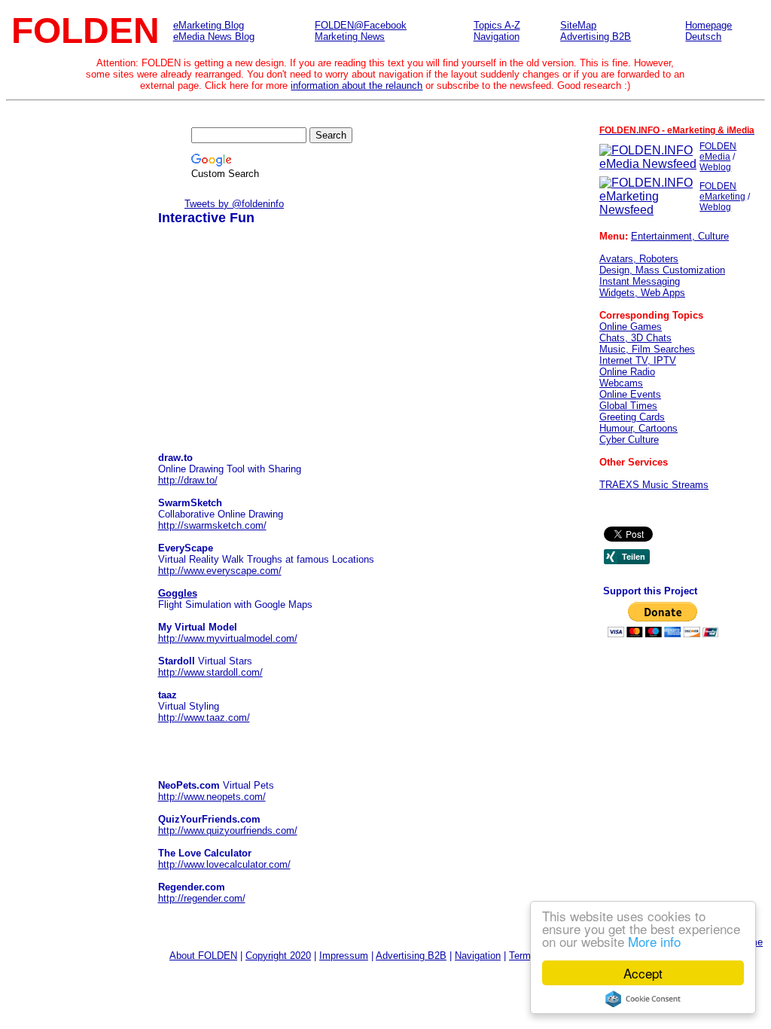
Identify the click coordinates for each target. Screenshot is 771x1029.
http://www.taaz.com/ (204, 717)
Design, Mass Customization (662, 270)
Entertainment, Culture (680, 236)
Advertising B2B (595, 36)
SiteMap (578, 25)
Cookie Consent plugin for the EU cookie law (643, 999)
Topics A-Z (497, 25)
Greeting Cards (632, 417)
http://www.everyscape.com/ (220, 570)
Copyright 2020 (278, 955)
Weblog (715, 167)
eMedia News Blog (213, 36)
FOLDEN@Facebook (361, 25)
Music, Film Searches (647, 349)
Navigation (497, 36)
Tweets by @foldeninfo (234, 203)
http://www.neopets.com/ (212, 796)
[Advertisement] (271, 346)
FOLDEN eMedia (717, 151)
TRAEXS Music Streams (654, 484)
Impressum (343, 955)
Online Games (630, 326)
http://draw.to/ (188, 480)
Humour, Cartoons (638, 428)
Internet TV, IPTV (637, 360)
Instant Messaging (639, 281)
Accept (643, 972)
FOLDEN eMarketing (722, 191)
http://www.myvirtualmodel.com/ (227, 638)
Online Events (630, 394)
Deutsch (703, 36)
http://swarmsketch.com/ (212, 525)
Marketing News (350, 36)
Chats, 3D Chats (635, 338)
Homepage (708, 25)
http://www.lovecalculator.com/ (224, 864)
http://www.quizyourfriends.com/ (227, 830)
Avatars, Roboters (638, 258)
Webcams (621, 383)
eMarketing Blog (208, 25)
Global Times (628, 405)
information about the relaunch (356, 85)
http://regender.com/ (201, 898)
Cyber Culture (629, 439)
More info (654, 941)
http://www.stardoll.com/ (210, 672)
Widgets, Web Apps (642, 292)
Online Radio (627, 371)
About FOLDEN (203, 955)
